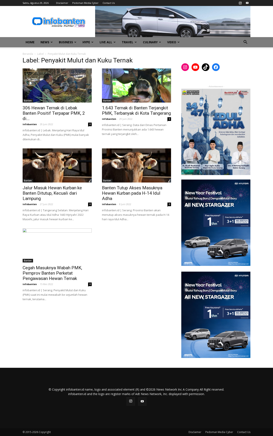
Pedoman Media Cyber (85, 2)
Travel (127, 42)
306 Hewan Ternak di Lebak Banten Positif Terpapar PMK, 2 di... (54, 113)
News (45, 42)
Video (171, 42)
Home (30, 42)
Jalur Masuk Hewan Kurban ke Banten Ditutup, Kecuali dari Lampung (52, 193)
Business (66, 42)
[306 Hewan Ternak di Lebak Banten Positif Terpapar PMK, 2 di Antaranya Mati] (57, 85)
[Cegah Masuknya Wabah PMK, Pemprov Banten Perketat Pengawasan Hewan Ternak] (57, 245)
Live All (106, 42)
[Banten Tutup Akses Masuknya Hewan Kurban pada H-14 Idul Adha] (136, 165)
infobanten (30, 124)
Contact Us (109, 2)
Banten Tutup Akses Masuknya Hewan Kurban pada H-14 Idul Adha (132, 193)
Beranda (28, 54)
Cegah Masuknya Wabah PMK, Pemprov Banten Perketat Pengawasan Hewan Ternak (52, 273)
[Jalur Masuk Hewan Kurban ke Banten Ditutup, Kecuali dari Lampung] (57, 165)
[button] (245, 43)
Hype (86, 42)
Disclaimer (62, 2)
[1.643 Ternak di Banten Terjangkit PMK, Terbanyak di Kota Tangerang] (136, 85)
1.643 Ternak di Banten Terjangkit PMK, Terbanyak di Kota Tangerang (136, 110)
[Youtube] (247, 3)
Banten (28, 100)
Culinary (150, 42)
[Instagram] (240, 3)
